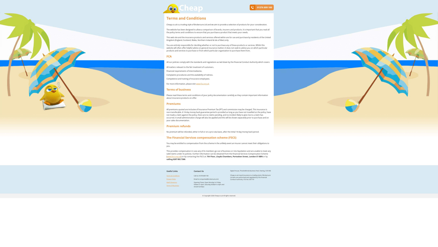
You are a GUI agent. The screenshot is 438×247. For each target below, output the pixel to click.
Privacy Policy (171, 179)
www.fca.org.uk (202, 84)
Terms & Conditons (173, 176)
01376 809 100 (264, 7)
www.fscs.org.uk (174, 156)
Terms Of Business (173, 186)
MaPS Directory (172, 182)
